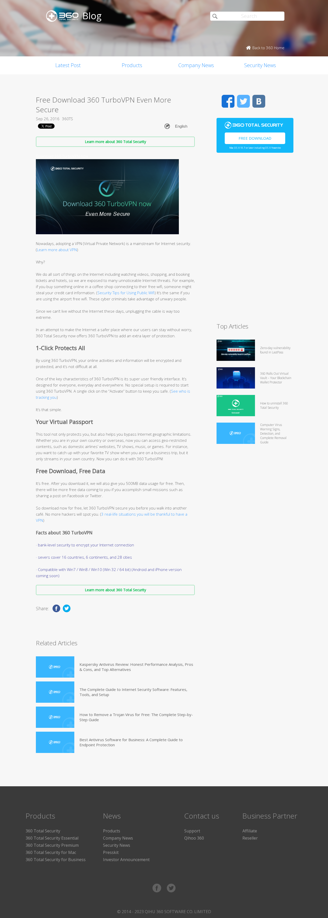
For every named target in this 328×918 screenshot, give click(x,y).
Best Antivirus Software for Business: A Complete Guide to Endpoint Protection (131, 742)
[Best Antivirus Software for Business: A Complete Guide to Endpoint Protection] (55, 742)
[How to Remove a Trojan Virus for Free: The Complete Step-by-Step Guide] (55, 717)
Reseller (250, 838)
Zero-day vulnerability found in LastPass (275, 350)
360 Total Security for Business (56, 859)
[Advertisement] (255, 240)
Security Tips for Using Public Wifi (126, 292)
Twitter (243, 101)
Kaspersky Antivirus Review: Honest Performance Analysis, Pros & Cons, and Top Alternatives (136, 667)
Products (132, 65)
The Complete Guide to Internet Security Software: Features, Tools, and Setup (133, 692)
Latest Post (68, 65)
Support (192, 831)
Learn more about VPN (57, 249)
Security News (260, 65)
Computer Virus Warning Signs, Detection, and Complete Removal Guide (273, 433)
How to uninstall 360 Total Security (274, 405)
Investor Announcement (126, 859)
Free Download (255, 138)
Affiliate (249, 831)
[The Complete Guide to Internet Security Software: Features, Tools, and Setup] (55, 692)
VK (258, 101)
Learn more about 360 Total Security (115, 141)
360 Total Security (43, 831)
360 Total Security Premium (52, 845)
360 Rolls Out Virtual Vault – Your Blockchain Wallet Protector (275, 377)
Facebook (228, 101)
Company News (196, 65)
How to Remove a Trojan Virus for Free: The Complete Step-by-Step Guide (136, 717)
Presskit (111, 852)
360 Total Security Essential (52, 838)
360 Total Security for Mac (51, 852)
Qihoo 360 (194, 838)
